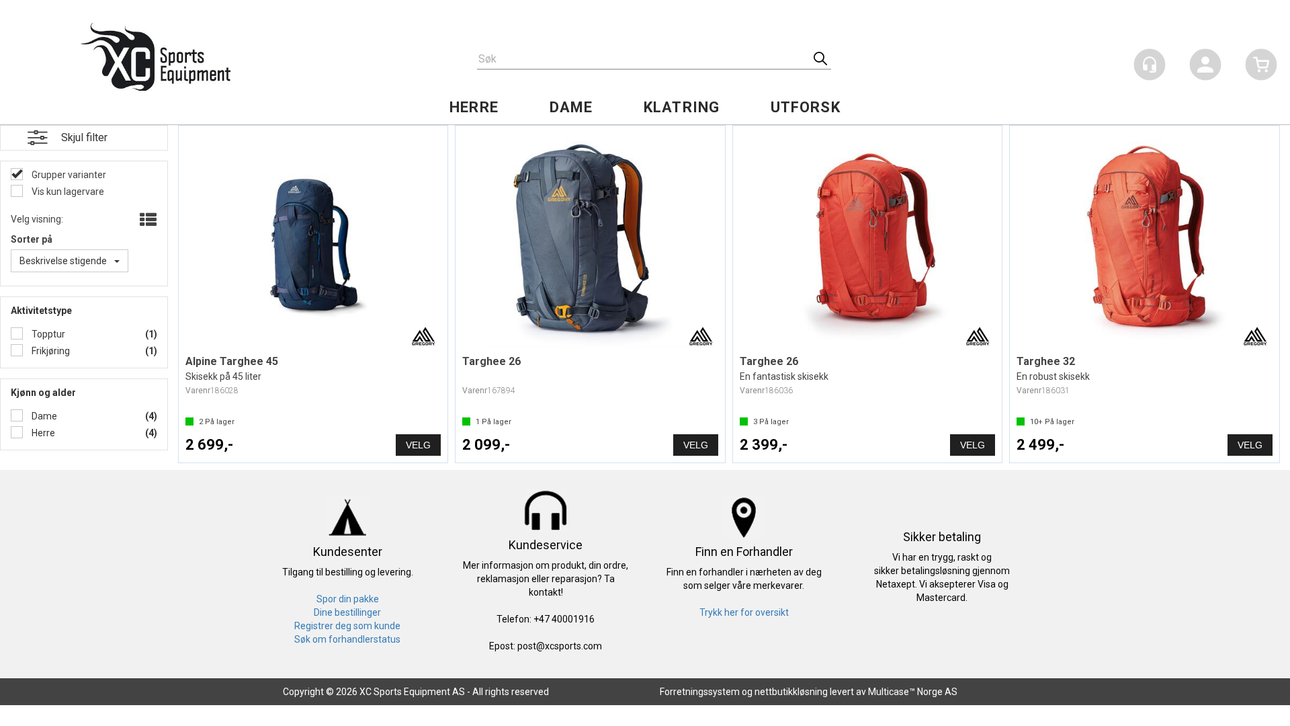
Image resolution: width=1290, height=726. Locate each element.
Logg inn (1205, 67)
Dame (43, 416)
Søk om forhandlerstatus (347, 639)
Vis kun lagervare (67, 191)
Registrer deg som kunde (347, 625)
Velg (418, 445)
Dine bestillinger (347, 612)
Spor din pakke (347, 599)
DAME (571, 107)
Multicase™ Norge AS (912, 691)
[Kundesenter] (1149, 64)
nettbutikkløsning (791, 691)
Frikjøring (50, 351)
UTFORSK (806, 107)
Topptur (47, 334)
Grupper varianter (68, 174)
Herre (42, 433)
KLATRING (682, 107)
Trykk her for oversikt (744, 612)
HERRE (474, 107)
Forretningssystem (700, 691)
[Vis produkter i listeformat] (146, 220)
